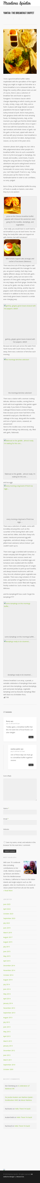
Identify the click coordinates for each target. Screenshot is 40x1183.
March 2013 (7, 1041)
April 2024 (6, 909)
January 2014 (8, 1003)
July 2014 (6, 984)
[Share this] (11, 19)
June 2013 (6, 1027)
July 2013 (6, 1022)
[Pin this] (28, 19)
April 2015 (6, 961)
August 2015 (7, 942)
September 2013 (9, 1013)
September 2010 (9, 1065)
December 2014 (9, 965)
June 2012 (6, 1055)
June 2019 (6, 928)
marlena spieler (15, 749)
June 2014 (6, 989)
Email (6, 819)
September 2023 (9, 918)
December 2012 (9, 1050)
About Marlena (26, 1100)
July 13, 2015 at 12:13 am (18, 751)
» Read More (8, 890)
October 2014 (8, 975)
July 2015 (6, 947)
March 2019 (7, 932)
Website (6, 829)
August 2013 (7, 1017)
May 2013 (6, 1032)
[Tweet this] (16, 19)
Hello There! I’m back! (22, 1109)
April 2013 (6, 1036)
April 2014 (6, 999)
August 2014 (7, 980)
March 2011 (7, 1060)
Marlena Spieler (16, 3)
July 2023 (6, 923)
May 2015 (6, 956)
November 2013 (9, 1008)
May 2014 (6, 994)
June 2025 (6, 904)
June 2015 (6, 951)
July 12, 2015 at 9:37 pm (13, 723)
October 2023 (8, 914)
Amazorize (20, 1177)
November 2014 (9, 970)
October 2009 (8, 1069)
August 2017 (7, 937)
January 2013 (8, 1046)
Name (6, 808)
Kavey (8, 721)
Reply (31, 737)
